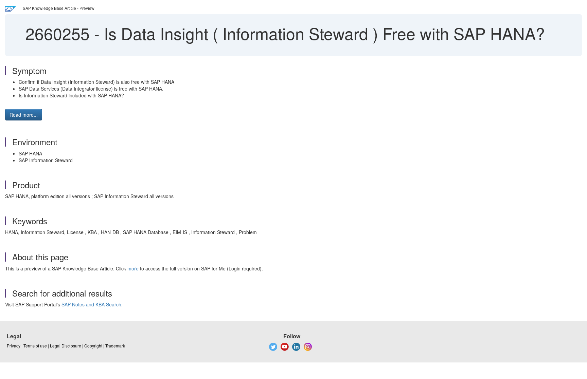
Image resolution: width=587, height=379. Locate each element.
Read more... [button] (24, 114)
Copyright (93, 345)
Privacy (13, 345)
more (133, 268)
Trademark (115, 345)
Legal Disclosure (65, 345)
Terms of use (35, 345)
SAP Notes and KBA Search (91, 304)
